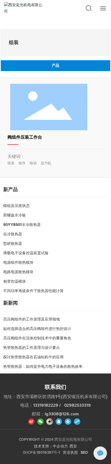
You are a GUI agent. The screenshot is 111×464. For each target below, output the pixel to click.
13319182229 (45, 405)
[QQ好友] (59, 421)
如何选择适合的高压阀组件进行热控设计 (37, 328)
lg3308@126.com (62, 413)
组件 (22, 163)
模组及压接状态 (16, 205)
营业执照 (70, 452)
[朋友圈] (49, 421)
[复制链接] (77, 421)
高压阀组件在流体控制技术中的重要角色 (37, 338)
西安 (73, 446)
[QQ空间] (68, 421)
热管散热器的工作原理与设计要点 (31, 347)
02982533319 (77, 405)
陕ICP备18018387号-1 (41, 453)
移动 (33, 163)
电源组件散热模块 (18, 262)
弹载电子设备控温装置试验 (25, 253)
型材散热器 (12, 243)
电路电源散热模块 (18, 272)
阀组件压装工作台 (25, 137)
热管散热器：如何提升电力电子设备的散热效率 (42, 366)
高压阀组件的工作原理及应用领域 (31, 319)
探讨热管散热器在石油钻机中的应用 (33, 357)
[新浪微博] (31, 421)
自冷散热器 (12, 234)
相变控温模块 (14, 281)
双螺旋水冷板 (14, 215)
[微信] (40, 421)
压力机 (46, 163)
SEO (84, 452)
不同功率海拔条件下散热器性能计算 (33, 291)
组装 (11, 163)
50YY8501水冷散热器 (22, 224)
